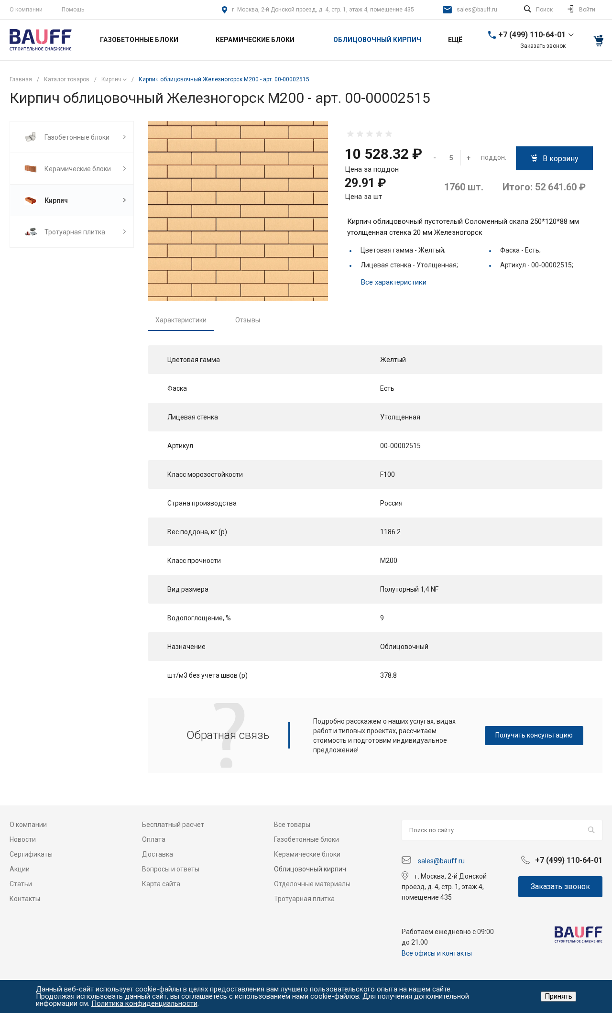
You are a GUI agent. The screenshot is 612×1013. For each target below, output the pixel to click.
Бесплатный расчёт (173, 824)
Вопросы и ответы (170, 869)
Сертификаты (31, 854)
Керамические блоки (307, 854)
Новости (23, 839)
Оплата (153, 839)
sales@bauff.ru (477, 9)
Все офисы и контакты (437, 953)
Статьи (21, 884)
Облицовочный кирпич (310, 869)
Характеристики (181, 320)
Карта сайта (161, 884)
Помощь (73, 9)
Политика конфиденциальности (144, 1003)
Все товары (292, 824)
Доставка (157, 854)
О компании (26, 9)
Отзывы (247, 320)
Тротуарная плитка (304, 899)
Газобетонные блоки (306, 839)
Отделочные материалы (312, 884)
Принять (558, 996)
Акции (20, 869)
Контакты (25, 899)
